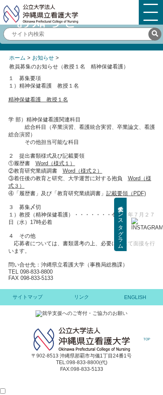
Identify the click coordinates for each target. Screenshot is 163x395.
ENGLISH (135, 297)
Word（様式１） (55, 163)
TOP (146, 339)
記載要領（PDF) (126, 193)
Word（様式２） (82, 171)
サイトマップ (28, 297)
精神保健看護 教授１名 (38, 99)
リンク (81, 297)
